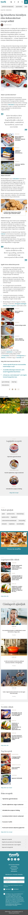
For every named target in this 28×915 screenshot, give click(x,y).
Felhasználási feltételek (14, 864)
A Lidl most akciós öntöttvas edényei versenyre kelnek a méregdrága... (14, 661)
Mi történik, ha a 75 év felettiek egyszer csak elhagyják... (17, 714)
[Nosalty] (3, 2)
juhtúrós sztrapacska (7, 6)
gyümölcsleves (14, 454)
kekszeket (11, 104)
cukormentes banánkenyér (9, 520)
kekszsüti (17, 147)
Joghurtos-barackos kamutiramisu (18, 152)
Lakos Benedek (8, 25)
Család (13, 573)
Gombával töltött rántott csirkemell (13, 816)
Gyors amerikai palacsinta (16, 768)
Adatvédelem (14, 866)
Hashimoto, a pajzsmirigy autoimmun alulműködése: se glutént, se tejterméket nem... (17, 589)
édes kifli (14, 486)
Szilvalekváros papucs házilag (14, 489)
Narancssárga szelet (20, 325)
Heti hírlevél (16, 889)
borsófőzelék (20, 524)
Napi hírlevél (8, 889)
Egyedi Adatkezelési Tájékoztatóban (13, 904)
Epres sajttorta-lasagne (19, 312)
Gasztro (3, 10)
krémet (3, 234)
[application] (14, 406)
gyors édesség (5, 382)
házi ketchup (20, 514)
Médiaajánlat (14, 871)
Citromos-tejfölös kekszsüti (20, 165)
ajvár (3, 514)
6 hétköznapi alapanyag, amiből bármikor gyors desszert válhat (12, 213)
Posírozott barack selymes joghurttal (13, 827)
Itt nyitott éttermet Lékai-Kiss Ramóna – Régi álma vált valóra (17, 737)
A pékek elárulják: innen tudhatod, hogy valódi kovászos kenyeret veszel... (17, 577)
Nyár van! (14, 583)
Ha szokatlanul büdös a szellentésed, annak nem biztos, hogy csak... (14, 631)
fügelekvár (14, 517)
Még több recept (14, 492)
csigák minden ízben (14, 470)
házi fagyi (17, 134)
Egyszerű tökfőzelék (17, 778)
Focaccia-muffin (7, 822)
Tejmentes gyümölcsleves (14, 456)
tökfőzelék (14, 775)
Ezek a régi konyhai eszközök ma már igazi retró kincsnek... (14, 692)
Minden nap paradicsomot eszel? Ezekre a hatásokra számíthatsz (17, 567)
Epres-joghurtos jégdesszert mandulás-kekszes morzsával (20, 138)
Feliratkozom (20, 881)
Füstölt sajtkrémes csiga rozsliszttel (14, 472)
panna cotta (5, 517)
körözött (4, 524)
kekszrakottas (5, 385)
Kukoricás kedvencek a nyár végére (11, 844)
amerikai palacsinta (16, 764)
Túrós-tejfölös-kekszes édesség (19, 339)
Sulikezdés (14, 562)
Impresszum (14, 869)
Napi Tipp (14, 382)
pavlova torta (10, 514)
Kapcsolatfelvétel (14, 868)
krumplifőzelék (15, 754)
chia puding (22, 520)
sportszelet (19, 6)
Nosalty (14, 635)
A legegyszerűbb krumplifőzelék (16, 757)
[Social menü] (14, 2)
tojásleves (11, 524)
